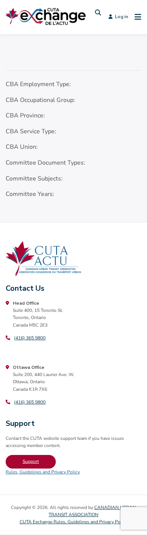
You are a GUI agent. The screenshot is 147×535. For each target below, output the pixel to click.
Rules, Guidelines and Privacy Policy (43, 472)
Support (31, 461)
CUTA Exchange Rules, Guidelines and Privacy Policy (74, 522)
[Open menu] (136, 17)
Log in (121, 17)
